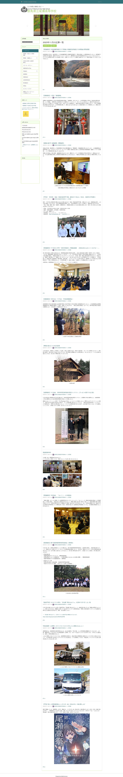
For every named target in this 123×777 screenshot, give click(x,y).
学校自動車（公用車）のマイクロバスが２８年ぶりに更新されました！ (63, 626)
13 (44, 596)
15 (44, 698)
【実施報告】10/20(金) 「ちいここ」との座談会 (57, 495)
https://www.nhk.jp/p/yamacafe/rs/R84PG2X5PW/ (54, 616)
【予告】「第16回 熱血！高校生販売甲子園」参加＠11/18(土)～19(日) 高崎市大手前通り (69, 197)
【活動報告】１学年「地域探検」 (52, 95)
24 (44, 767)
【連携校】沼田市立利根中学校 (29, 103)
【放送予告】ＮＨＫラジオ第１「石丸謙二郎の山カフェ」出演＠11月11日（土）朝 (67, 602)
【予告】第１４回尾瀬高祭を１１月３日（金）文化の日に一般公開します (64, 704)
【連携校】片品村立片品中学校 (29, 105)
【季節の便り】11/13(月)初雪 (51, 346)
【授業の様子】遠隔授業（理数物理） (54, 143)
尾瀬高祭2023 (47, 452)
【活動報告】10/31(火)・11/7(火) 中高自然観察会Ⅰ (58, 299)
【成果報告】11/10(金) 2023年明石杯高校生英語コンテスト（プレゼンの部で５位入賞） (69, 392)
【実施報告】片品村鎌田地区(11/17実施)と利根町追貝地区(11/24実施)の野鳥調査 (66, 49)
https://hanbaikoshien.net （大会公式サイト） (59, 214)
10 (44, 137)
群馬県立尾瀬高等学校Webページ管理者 (62, 51)
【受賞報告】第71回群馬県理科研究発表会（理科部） (58, 543)
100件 (53, 45)
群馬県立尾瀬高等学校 (29, 2)
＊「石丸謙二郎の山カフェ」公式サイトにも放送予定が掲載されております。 (60, 614)
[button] (27, 25)
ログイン (100, 1)
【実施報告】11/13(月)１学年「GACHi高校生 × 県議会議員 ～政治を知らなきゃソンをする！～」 (71, 248)
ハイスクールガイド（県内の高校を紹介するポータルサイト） (30, 108)
